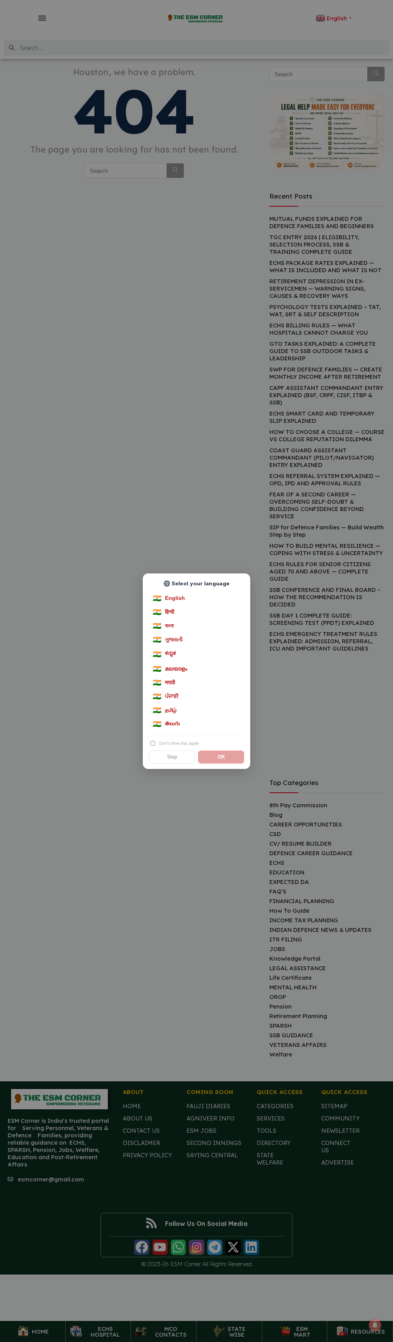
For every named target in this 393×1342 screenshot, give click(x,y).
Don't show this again (179, 743)
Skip (172, 757)
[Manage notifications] (375, 1325)
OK (221, 757)
